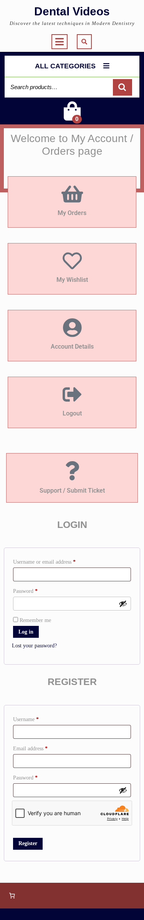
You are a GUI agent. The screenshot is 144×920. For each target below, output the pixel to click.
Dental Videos (72, 11)
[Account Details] (72, 327)
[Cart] (72, 116)
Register (27, 843)
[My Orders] (72, 194)
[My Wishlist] (72, 260)
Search (122, 87)
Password (35, 590)
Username (35, 718)
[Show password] (123, 603)
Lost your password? (34, 646)
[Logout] (72, 394)
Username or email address (54, 561)
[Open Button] (59, 41)
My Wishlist (72, 279)
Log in (25, 632)
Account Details (72, 346)
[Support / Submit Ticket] (72, 470)
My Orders (72, 213)
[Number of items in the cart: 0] (12, 896)
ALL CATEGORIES (65, 66)
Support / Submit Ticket (72, 490)
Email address (40, 747)
